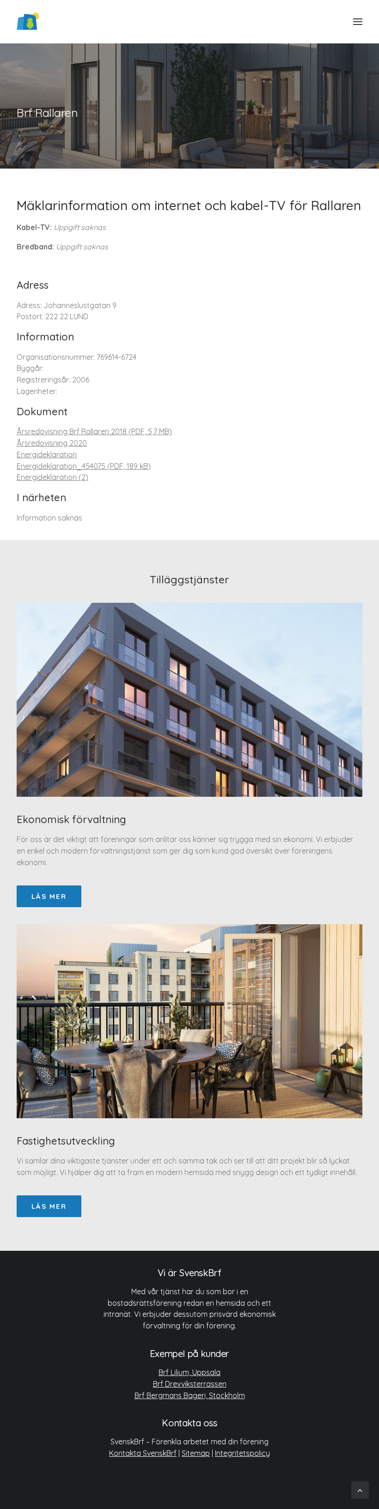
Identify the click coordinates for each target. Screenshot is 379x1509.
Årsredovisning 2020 (52, 443)
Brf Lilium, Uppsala (189, 1372)
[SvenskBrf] (28, 21)
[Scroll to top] (360, 1489)
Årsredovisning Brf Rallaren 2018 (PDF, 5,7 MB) (94, 431)
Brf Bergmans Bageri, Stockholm (189, 1395)
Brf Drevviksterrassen (189, 1383)
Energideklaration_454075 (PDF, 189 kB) (84, 466)
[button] (357, 21)
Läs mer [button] (49, 896)
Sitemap (196, 1453)
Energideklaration (47, 454)
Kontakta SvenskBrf (143, 1453)
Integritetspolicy (242, 1453)
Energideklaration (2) (52, 477)
